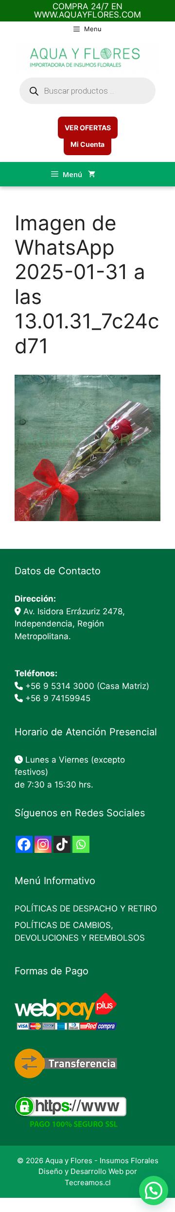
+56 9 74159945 (57, 698)
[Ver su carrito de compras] (91, 174)
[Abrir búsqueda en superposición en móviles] (87, 91)
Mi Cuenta (87, 144)
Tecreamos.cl (88, 1182)
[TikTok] (61, 844)
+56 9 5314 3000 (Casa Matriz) (87, 686)
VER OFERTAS (88, 127)
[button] (153, 1190)
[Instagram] (43, 844)
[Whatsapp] (80, 844)
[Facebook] (24, 844)
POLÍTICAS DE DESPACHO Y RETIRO (86, 908)
